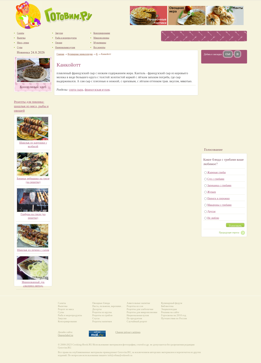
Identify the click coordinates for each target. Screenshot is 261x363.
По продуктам (134, 318)
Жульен (211, 192)
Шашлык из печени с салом (33, 250)
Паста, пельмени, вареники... (107, 306)
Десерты (97, 309)
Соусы (96, 318)
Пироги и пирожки (218, 198)
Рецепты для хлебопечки (140, 309)
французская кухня (97, 89)
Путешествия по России (174, 318)
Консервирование (67, 321)
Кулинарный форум (171, 303)
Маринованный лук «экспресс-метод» (33, 283)
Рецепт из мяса (66, 309)
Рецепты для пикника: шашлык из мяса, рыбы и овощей (31, 106)
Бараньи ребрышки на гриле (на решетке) (33, 180)
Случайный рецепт (137, 321)
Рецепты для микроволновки (142, 312)
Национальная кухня (138, 315)
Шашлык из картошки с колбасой (33, 144)
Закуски (62, 318)
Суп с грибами (215, 179)
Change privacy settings (127, 332)
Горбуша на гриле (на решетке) (33, 216)
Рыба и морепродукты (70, 315)
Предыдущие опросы (229, 232)
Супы (61, 312)
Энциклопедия (169, 309)
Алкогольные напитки (138, 303)
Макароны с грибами (219, 205)
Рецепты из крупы (102, 312)
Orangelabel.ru (65, 335)
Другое (211, 211)
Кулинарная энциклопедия (80, 53)
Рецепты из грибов (102, 315)
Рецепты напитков (102, 321)
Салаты (62, 303)
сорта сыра (76, 89)
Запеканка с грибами (219, 185)
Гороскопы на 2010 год (173, 315)
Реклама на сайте (170, 312)
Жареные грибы (216, 172)
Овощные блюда (101, 303)
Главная (60, 53)
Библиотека (167, 306)
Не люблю (213, 218)
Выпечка (62, 306)
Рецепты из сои (135, 306)
